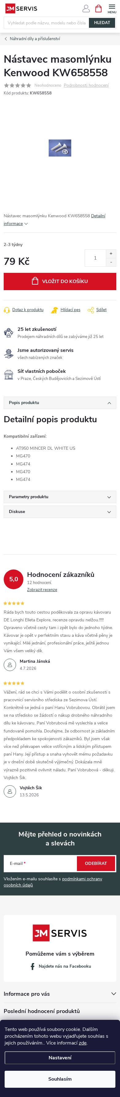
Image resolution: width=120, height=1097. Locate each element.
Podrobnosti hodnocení (86, 85)
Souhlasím (60, 1079)
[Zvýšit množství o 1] (111, 254)
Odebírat (96, 863)
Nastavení (60, 1057)
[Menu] (112, 8)
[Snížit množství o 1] (111, 262)
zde (82, 1043)
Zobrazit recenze (42, 590)
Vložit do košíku (65, 281)
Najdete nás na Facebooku (65, 966)
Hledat (102, 23)
